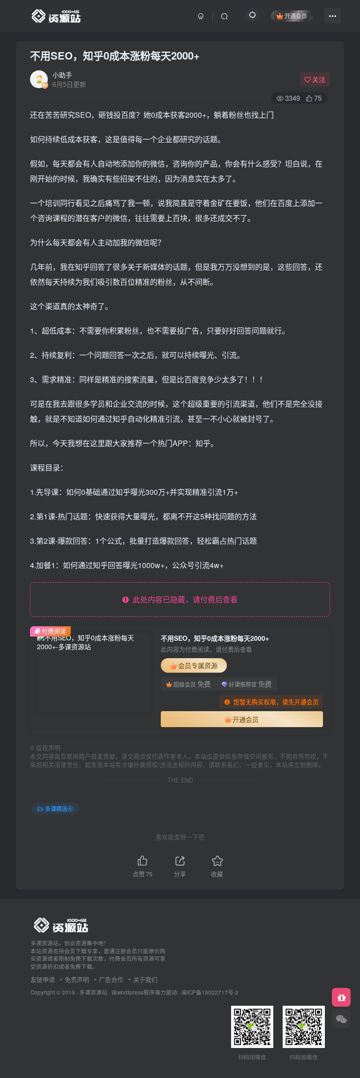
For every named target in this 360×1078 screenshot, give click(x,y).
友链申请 (42, 979)
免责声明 (77, 979)
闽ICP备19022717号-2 (210, 992)
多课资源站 (93, 992)
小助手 (62, 74)
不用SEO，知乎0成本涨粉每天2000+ (115, 55)
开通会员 (296, 16)
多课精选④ (59, 808)
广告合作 (111, 979)
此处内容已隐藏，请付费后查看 (183, 599)
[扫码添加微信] (341, 1019)
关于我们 (145, 979)
